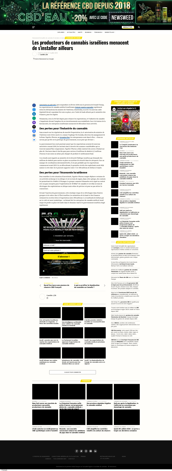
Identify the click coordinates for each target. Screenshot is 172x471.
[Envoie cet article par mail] (34, 135)
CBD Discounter (116, 330)
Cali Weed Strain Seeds (126, 264)
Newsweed (35, 38)
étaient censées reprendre (84, 107)
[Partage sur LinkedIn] (34, 114)
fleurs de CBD (124, 277)
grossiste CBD (125, 302)
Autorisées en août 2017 (47, 105)
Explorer (61, 32)
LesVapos (116, 248)
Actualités (71, 32)
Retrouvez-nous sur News (113, 456)
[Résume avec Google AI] (34, 131)
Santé (80, 32)
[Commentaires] (34, 140)
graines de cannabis (125, 253)
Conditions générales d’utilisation (65, 456)
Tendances (98, 32)
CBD (137, 307)
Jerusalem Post (65, 137)
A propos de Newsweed (41, 456)
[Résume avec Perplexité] (34, 122)
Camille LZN (44, 54)
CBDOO (116, 323)
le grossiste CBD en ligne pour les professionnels (124, 284)
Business (88, 32)
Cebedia (48, 458)
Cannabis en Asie (59, 38)
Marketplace (109, 32)
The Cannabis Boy (59, 458)
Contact (71, 458)
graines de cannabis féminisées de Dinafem (125, 316)
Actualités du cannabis (46, 38)
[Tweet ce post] (34, 110)
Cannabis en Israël (73, 38)
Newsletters (127, 27)
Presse (83, 456)
